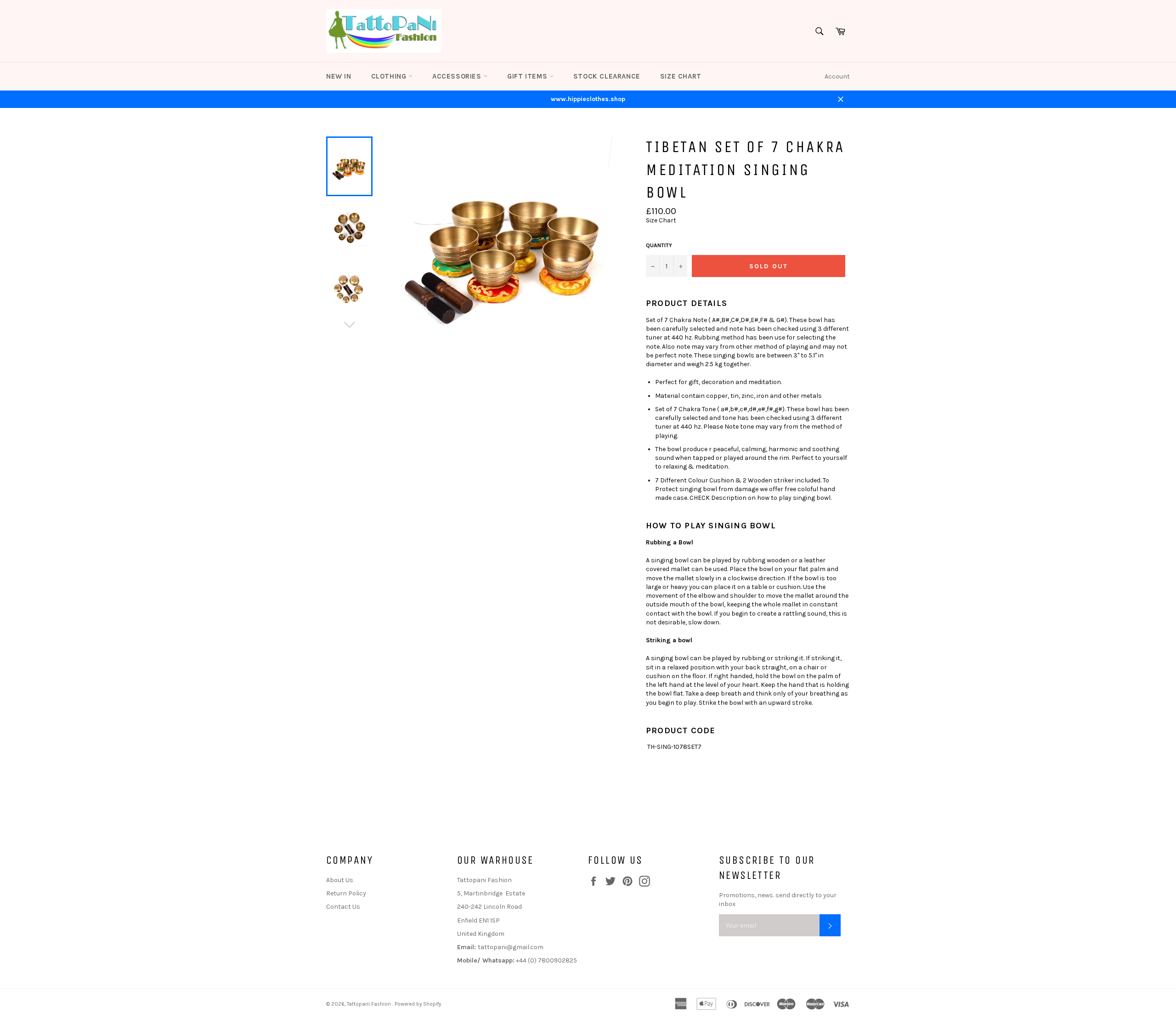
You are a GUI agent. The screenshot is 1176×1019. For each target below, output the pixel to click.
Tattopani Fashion (369, 1004)
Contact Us (343, 907)
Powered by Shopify (418, 1004)
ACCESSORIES (457, 76)
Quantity (659, 245)
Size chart (680, 76)
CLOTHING (389, 76)
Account (837, 76)
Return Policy (346, 893)
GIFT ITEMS (528, 76)
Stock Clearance (606, 76)
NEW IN (338, 76)
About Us (339, 880)
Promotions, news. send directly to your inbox (778, 899)
